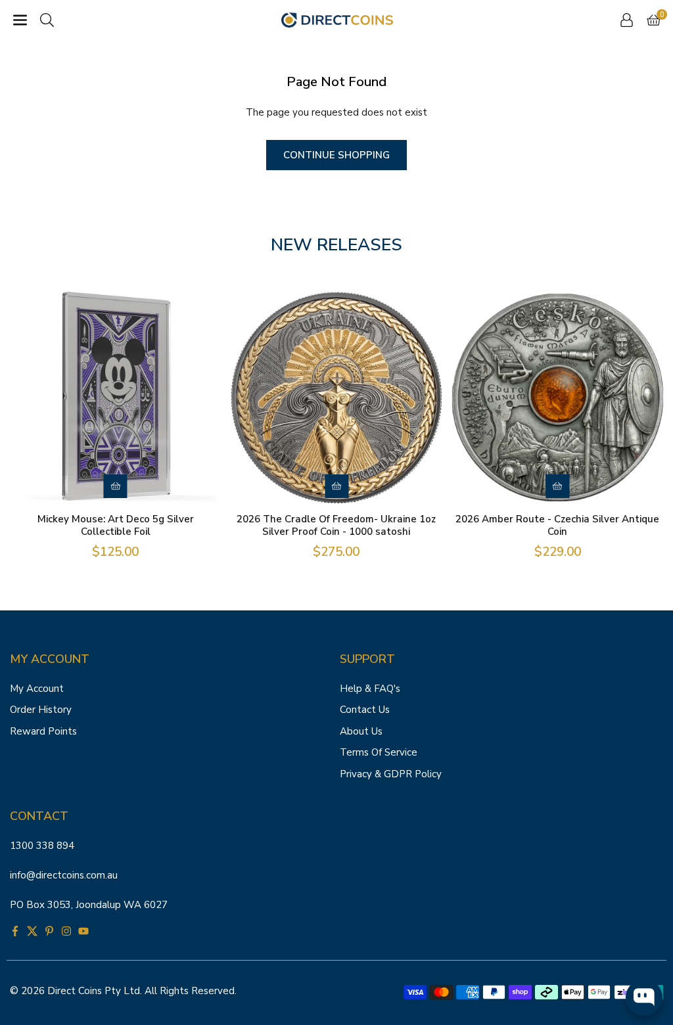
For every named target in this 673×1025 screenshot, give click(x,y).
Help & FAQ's (370, 688)
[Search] (47, 20)
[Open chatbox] (644, 997)
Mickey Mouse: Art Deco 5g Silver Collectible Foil (115, 525)
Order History (41, 709)
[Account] (626, 20)
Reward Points (43, 731)
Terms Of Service (378, 752)
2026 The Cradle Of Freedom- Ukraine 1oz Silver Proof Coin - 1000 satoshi (336, 525)
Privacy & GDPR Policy (391, 774)
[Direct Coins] (337, 19)
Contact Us (365, 709)
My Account (37, 688)
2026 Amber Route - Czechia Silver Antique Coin (557, 525)
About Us (361, 731)
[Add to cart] (116, 486)
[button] (20, 20)
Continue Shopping (336, 155)
